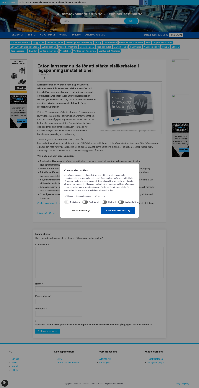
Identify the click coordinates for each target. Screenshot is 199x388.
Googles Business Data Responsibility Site (111, 187)
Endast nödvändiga (81, 210)
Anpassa (101, 196)
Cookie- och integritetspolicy (79, 196)
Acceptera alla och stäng (118, 210)
